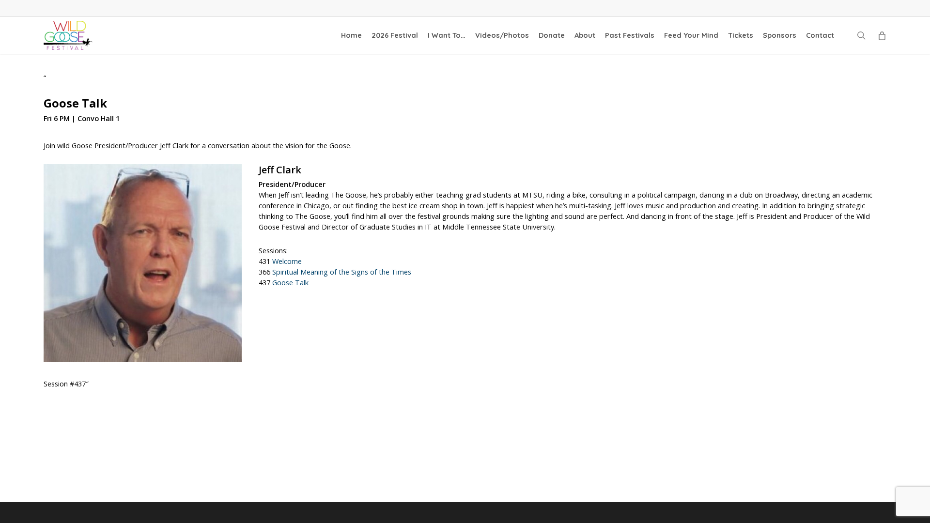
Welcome (287, 261)
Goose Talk (290, 282)
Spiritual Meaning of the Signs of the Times (341, 272)
